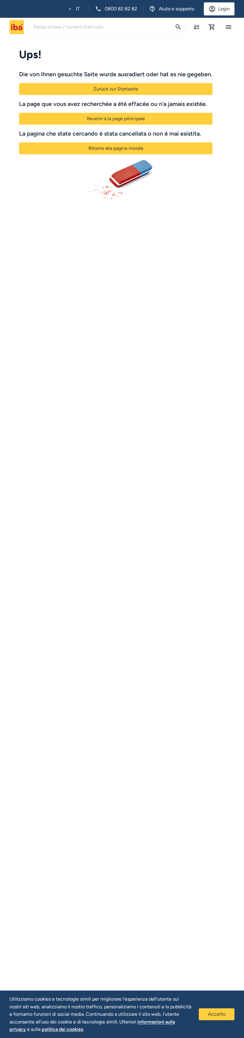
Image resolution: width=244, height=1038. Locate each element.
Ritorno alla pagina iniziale (115, 148)
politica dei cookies (62, 1029)
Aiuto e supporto (176, 9)
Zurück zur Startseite (115, 89)
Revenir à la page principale (116, 118)
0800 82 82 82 (121, 9)
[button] (74, 9)
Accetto (217, 1014)
